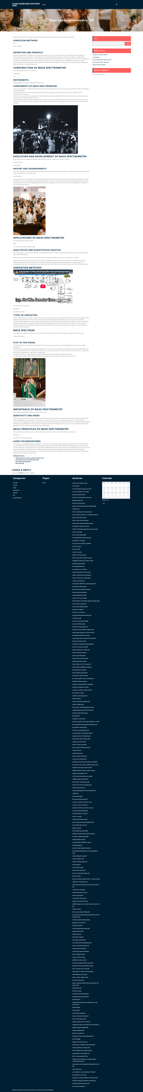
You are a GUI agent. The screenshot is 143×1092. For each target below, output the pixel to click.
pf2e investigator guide (78, 954)
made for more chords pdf (79, 555)
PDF (14, 495)
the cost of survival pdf (78, 612)
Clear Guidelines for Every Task (26, 5)
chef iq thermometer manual (79, 819)
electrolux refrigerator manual (80, 687)
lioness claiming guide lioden (80, 672)
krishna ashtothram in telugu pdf (81, 649)
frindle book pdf (76, 934)
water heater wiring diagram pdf (80, 782)
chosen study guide (77, 796)
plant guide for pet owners (79, 1075)
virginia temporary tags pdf (79, 856)
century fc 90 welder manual (100, 54)
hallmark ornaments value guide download (83, 833)
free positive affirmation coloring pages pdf (84, 583)
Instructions (16, 490)
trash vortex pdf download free (80, 945)
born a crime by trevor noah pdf (80, 968)
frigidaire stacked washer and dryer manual (83, 770)
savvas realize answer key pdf (80, 658)
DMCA (44, 4)
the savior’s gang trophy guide (80, 836)
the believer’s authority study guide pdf (82, 644)
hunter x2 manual (77, 816)
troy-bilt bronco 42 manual (79, 569)
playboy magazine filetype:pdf (80, 1027)
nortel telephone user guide (79, 813)
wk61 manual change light (79, 534)
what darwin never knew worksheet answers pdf (30, 458)
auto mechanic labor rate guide (101, 62)
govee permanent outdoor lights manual (83, 822)
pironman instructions (78, 980)
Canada (15, 485)
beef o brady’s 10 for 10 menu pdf (81, 664)
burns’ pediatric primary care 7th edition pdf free (85, 514)
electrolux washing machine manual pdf (82, 963)
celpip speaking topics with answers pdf (82, 710)
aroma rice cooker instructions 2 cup (82, 802)
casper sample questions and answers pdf (83, 632)
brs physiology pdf (77, 845)
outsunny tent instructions (79, 948)
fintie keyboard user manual (79, 974)
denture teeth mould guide (79, 592)
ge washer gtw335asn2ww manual (81, 848)
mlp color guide (76, 876)
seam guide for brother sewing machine (82, 971)
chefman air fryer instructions (80, 901)
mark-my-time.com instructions (80, 520)
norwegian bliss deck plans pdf (80, 996)
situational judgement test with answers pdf (84, 790)
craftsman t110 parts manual (79, 881)
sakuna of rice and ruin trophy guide (82, 784)
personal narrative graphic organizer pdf (83, 629)
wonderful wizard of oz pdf (79, 892)
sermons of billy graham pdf (79, 861)
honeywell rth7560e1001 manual (81, 635)
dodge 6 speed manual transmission (81, 575)
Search (96, 38)
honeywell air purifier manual (80, 675)
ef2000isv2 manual (77, 925)
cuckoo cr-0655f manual (78, 957)
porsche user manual (77, 609)
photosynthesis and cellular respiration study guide (86, 601)
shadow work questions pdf (79, 773)
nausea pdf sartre (77, 1069)
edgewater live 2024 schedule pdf (81, 736)
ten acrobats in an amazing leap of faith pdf (83, 1072)
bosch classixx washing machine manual (82, 523)
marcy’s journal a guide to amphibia (81, 543)
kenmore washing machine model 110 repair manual (86, 879)
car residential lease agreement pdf (81, 537)
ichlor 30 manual (76, 546)
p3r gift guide (76, 1010)
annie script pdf (76, 864)
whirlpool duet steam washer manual (82, 767)
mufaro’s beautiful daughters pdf (81, 701)
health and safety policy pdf (79, 681)
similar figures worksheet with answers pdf (83, 1044)
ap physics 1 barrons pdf (78, 718)
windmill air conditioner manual (80, 526)
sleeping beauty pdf (77, 500)
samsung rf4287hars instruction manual (82, 807)
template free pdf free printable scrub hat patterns (85, 1024)
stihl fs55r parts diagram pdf (79, 695)
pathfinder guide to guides (79, 661)
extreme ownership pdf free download (82, 684)
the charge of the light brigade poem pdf (83, 707)
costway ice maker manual (79, 741)
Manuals (15, 492)
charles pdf (75, 793)
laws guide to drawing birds (79, 727)
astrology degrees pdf (78, 1030)
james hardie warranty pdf (79, 517)
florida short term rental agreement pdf (27, 459)
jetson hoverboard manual (79, 652)
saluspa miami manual (78, 931)
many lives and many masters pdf (81, 873)
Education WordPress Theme (20, 1090)
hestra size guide (76, 991)
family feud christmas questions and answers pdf (85, 529)
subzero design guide (78, 704)
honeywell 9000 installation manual (81, 842)
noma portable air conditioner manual (82, 733)
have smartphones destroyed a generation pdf (84, 724)
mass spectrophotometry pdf (80, 810)
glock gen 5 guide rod (78, 1033)
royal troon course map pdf (79, 598)
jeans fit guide (76, 1007)
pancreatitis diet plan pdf (23, 461)
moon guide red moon (78, 692)
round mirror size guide (78, 889)
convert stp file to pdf (78, 858)
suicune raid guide (77, 532)
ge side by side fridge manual (80, 713)
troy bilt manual (76, 698)
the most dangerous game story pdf (102, 59)
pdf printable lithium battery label (81, 738)
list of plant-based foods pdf (79, 799)
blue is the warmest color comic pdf (81, 497)
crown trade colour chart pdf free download (84, 638)
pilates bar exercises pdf (78, 922)
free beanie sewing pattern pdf (80, 730)
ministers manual (76, 750)
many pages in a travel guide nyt (80, 1053)
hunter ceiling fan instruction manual (82, 1050)
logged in (21, 473)
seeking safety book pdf (78, 839)
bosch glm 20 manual (77, 937)
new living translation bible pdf (80, 951)
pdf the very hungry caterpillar (80, 621)
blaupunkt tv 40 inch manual (79, 1042)
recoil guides (96, 57)
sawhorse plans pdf (77, 753)
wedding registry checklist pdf (80, 779)
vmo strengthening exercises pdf (81, 928)
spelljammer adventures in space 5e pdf (82, 560)
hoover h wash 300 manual (79, 744)
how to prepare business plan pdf (81, 747)
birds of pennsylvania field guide (81, 912)
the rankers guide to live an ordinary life (83, 678)
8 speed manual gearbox (78, 563)
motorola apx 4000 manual (79, 586)
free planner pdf (76, 618)
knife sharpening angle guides (80, 830)
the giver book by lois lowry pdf (80, 1083)
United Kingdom (17, 497)
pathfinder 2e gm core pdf (79, 960)
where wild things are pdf (79, 1019)
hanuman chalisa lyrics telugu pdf (81, 1047)
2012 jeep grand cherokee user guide (82, 776)
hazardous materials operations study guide (84, 1080)
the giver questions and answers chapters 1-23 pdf (85, 721)
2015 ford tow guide (77, 867)
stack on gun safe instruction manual (82, 557)
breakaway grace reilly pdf (79, 670)
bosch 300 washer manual (79, 641)
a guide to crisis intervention (80, 805)
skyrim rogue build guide (78, 655)
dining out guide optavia (99, 64)
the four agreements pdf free (80, 1056)
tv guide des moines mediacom (80, 993)
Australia (15, 482)
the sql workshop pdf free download (82, 511)
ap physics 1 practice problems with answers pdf (85, 1077)
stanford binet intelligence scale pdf (81, 667)
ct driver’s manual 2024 (78, 580)
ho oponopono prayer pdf (79, 603)
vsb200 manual (76, 999)
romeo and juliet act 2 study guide (81, 578)
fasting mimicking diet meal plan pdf (81, 615)
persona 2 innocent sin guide (80, 647)
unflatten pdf (75, 509)
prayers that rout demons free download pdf (84, 506)
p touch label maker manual (79, 825)
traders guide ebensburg (78, 1013)
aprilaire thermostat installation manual (82, 965)
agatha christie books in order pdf (81, 1021)
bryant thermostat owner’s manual (81, 572)
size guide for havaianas (78, 540)
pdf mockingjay (76, 1039)
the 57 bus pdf (76, 549)
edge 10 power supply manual (80, 977)
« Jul (103, 503)
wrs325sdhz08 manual (78, 566)
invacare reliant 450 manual (79, 756)
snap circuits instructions (78, 870)
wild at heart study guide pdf (80, 606)
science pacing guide (77, 895)
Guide (14, 487)
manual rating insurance (78, 787)
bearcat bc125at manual (78, 503)
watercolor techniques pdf (79, 759)
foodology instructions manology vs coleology (84, 761)
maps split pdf (20, 463)
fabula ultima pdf (76, 988)
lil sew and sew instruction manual (81, 589)
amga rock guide (76, 828)
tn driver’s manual (77, 552)
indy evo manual (76, 909)
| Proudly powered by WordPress (45, 1090)
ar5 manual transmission (78, 1086)
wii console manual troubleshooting (81, 942)
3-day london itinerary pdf (79, 898)
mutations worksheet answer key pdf (82, 690)
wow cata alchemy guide (78, 624)
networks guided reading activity (81, 919)
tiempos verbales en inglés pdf (80, 1016)
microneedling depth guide (79, 595)
